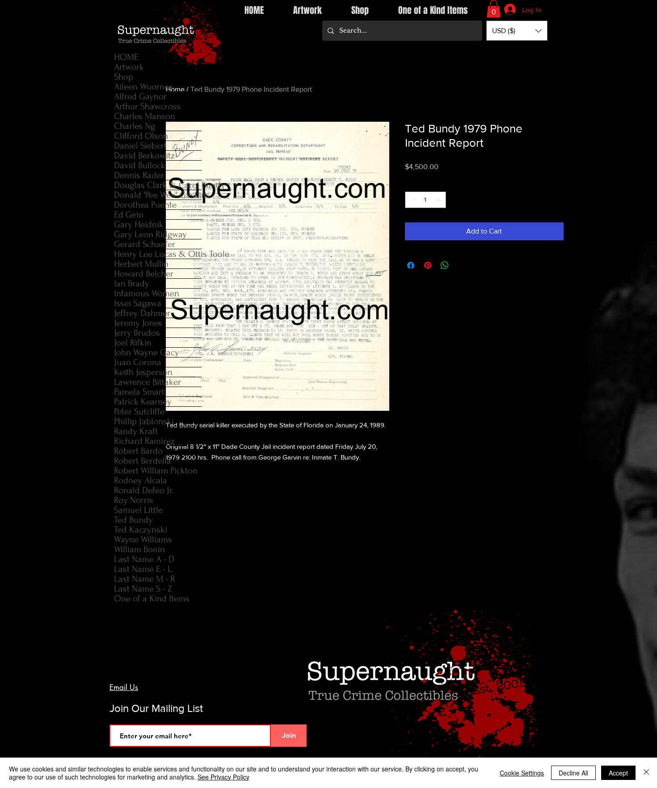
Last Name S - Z (143, 588)
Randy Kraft (136, 431)
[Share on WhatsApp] (444, 265)
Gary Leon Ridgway (150, 234)
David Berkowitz (144, 155)
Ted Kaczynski (140, 529)
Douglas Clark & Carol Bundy (158, 185)
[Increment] (439, 200)
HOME (126, 57)
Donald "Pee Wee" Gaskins (158, 195)
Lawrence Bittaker (147, 382)
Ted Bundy (133, 519)
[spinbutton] (425, 200)
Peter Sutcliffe (139, 411)
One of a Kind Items (152, 598)
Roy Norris (133, 500)
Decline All (573, 772)
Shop (123, 76)
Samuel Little (138, 510)
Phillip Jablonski (144, 421)
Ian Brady (131, 283)
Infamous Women (146, 293)
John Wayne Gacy (146, 352)
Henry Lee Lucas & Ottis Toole (158, 254)
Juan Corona (137, 362)
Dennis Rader (139, 175)
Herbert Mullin (141, 263)
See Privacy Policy (223, 776)
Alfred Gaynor (140, 96)
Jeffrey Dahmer (142, 313)
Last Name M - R (144, 579)
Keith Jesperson (143, 372)
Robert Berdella (142, 460)
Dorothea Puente (145, 204)
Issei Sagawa (137, 303)
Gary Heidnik (139, 224)
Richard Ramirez (144, 441)
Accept (618, 772)
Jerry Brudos (137, 332)
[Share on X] (461, 265)
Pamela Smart (139, 391)
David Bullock (139, 165)
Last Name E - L (143, 569)
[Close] (646, 773)
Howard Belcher (143, 273)
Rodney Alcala (140, 480)
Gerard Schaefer (144, 244)
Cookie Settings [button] (522, 772)
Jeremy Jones (138, 323)
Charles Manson (144, 116)
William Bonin (139, 549)
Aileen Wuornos (143, 86)
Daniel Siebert (140, 145)
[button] (493, 8)
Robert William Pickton (156, 470)
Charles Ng (134, 126)
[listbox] (517, 31)
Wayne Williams (143, 539)
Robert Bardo (138, 451)
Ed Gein (128, 214)
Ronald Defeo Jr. (143, 490)
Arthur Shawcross (147, 106)
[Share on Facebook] (410, 265)
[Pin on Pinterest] (427, 265)
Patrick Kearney (143, 401)
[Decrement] (411, 200)
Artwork (129, 67)
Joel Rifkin (133, 342)
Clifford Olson (141, 136)
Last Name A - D (144, 559)
